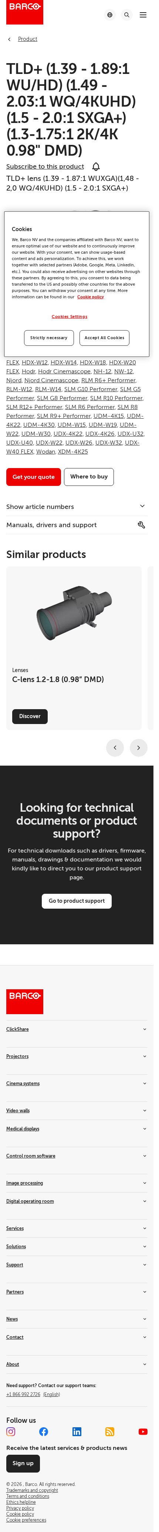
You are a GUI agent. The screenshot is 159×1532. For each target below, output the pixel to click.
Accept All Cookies (104, 337)
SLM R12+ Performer (34, 407)
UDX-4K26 (100, 434)
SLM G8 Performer (62, 398)
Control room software (30, 1156)
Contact (15, 1337)
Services (15, 1228)
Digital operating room (30, 1201)
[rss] (109, 1431)
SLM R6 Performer (90, 407)
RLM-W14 (48, 389)
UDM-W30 (36, 434)
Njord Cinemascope (51, 380)
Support (14, 1265)
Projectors (17, 1056)
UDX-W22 (49, 442)
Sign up (23, 1463)
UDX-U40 (19, 442)
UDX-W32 (108, 442)
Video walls (18, 1110)
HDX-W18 (93, 362)
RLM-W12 (19, 389)
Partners (15, 1292)
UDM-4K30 (39, 425)
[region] (76, 284)
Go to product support (77, 901)
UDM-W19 (103, 425)
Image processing (24, 1183)
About (12, 1364)
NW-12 (123, 371)
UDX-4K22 (68, 434)
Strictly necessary (48, 337)
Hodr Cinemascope (64, 371)
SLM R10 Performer (116, 398)
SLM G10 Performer (90, 389)
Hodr (28, 371)
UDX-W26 (78, 442)
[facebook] (43, 1431)
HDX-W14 (64, 362)
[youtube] (143, 1431)
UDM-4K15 (109, 416)
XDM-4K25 (73, 451)
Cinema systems (23, 1083)
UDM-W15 (72, 425)
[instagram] (10, 1431)
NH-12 (102, 371)
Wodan (45, 451)
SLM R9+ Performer (64, 416)
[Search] (127, 15)
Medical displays (22, 1129)
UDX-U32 (130, 434)
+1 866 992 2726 (33, 1394)
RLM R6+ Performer (108, 380)
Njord (13, 380)
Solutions (16, 1246)
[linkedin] (76, 1431)
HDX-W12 (35, 362)
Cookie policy (90, 297)
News (12, 1319)
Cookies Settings (69, 316)
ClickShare (17, 1029)
